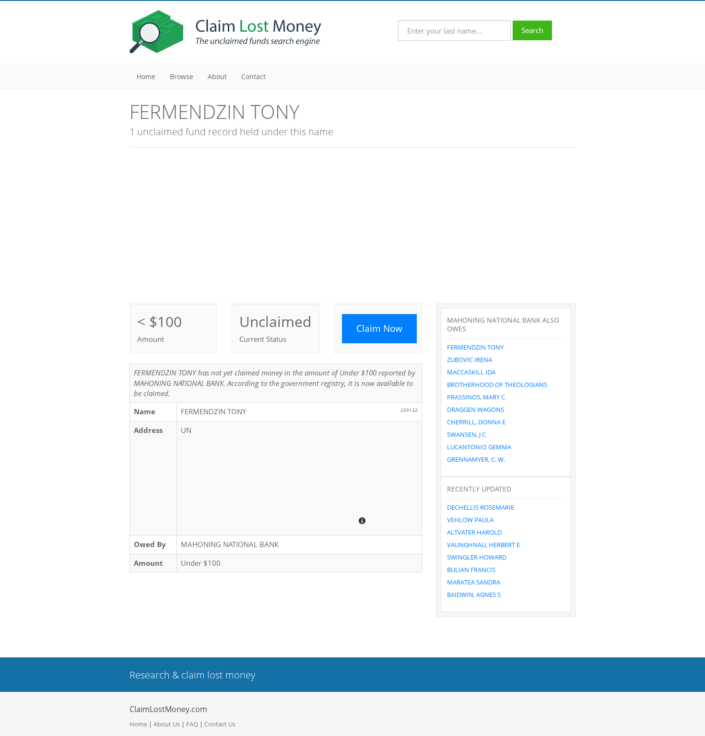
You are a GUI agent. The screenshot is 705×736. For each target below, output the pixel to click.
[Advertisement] (352, 224)
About (217, 76)
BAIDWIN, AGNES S (474, 594)
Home (146, 76)
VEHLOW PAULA (470, 519)
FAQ (192, 724)
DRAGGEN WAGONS (475, 409)
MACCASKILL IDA (471, 372)
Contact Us (219, 724)
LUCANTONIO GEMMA (479, 447)
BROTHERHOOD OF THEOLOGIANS (497, 384)
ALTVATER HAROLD (474, 532)
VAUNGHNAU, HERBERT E (483, 544)
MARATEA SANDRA (473, 582)
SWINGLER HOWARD (476, 557)
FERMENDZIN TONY (475, 347)
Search (532, 30)
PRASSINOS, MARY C (476, 397)
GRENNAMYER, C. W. (476, 459)
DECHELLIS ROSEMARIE (480, 507)
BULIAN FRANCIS (471, 569)
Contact (253, 76)
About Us (166, 724)
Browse (181, 76)
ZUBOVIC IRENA (469, 359)
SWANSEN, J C (466, 434)
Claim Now (379, 328)
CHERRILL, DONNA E (476, 422)
